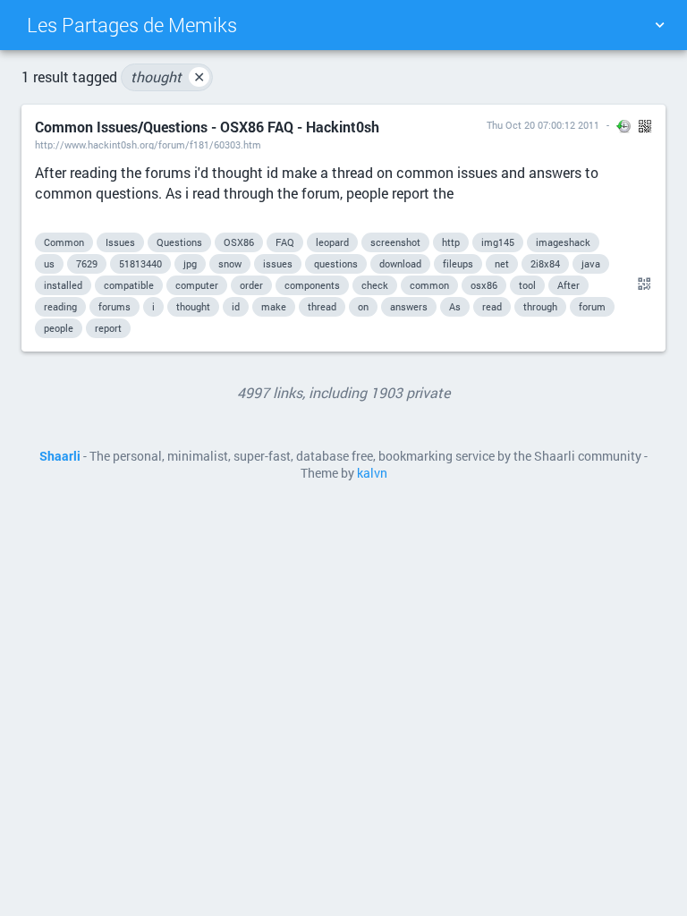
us (49, 263)
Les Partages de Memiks (132, 25)
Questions (179, 242)
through (540, 306)
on (363, 306)
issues (278, 263)
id (236, 306)
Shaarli (60, 456)
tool (527, 285)
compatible (129, 285)
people (58, 328)
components (312, 285)
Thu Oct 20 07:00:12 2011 (543, 124)
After (568, 285)
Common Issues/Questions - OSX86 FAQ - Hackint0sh (207, 126)
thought (168, 76)
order (251, 285)
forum (592, 306)
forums (114, 306)
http (451, 242)
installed (63, 285)
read (492, 306)
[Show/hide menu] (659, 25)
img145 (497, 242)
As (455, 306)
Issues (120, 242)
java (590, 263)
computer (196, 285)
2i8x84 (545, 263)
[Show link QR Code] (641, 284)
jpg (190, 263)
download (400, 263)
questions (336, 263)
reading (60, 306)
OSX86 (239, 242)
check (374, 285)
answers (409, 306)
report (108, 328)
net (502, 263)
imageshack (563, 242)
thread (322, 306)
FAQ (285, 242)
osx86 (484, 285)
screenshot (395, 242)
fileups (458, 263)
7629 (87, 263)
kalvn (372, 473)
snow (230, 263)
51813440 (140, 263)
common (429, 285)
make (273, 306)
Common (64, 242)
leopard (332, 242)
